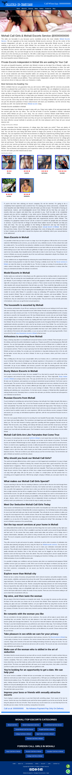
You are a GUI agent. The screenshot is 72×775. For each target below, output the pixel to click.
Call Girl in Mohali (34, 438)
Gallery (41, 8)
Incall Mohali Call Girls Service (53, 725)
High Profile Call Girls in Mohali (45, 734)
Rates (36, 8)
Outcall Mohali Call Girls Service (24, 729)
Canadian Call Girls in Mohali (55, 751)
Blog (54, 8)
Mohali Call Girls (12, 725)
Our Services (29, 763)
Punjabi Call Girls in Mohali (46, 729)
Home (18, 8)
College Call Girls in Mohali (23, 734)
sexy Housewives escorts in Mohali (26, 333)
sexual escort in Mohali (51, 227)
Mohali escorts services (50, 544)
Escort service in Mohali (58, 637)
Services (30, 8)
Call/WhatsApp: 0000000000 (57, 4)
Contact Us (48, 8)
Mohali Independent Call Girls (31, 725)
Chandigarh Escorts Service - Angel (41, 773)
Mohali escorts (32, 104)
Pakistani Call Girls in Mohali (35, 738)
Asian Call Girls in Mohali (13, 751)
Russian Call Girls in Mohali (33, 751)
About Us (24, 8)
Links (49, 763)
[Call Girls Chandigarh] (17, 3)
